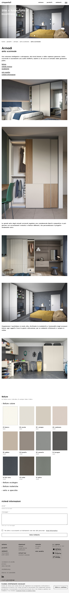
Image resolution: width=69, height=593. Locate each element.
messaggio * (5, 512)
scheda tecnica (7, 66)
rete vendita (6, 72)
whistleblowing (6, 569)
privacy (4, 564)
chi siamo (38, 546)
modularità (5, 69)
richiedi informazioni (8, 74)
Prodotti (49, 2)
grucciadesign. (10, 580)
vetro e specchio (10, 490)
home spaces (5, 553)
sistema (4, 544)
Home (3, 41)
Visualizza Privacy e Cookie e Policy (26, 590)
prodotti (9, 41)
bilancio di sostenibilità (8, 572)
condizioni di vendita (8, 562)
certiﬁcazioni (22, 549)
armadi (15, 41)
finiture (4, 64)
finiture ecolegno (10, 483)
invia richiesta (34, 535)
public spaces (5, 554)
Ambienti (58, 2)
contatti (37, 548)
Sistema (40, 2)
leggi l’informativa (51, 530)
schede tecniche (23, 548)
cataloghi (21, 546)
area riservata (6, 566)
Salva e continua (60, 587)
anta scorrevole (24, 41)
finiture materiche (10, 486)
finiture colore (9, 404)
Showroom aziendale (24, 555)
